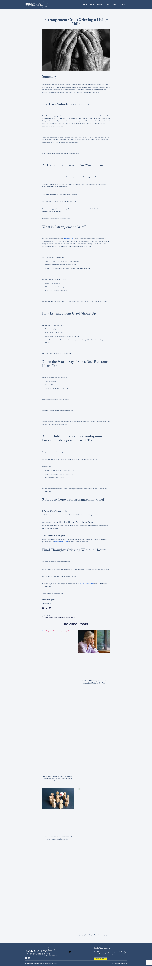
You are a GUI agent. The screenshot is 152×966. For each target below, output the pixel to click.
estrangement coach (61, 542)
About (92, 4)
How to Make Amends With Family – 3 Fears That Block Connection (58, 837)
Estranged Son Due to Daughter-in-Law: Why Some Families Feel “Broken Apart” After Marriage (58, 778)
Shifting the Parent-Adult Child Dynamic (94, 935)
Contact (122, 4)
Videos (114, 4)
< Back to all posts (48, 600)
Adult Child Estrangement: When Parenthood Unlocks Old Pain (94, 681)
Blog (107, 4)
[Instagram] (29, 958)
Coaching (100, 4)
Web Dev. (56, 963)
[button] (43, 608)
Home (85, 4)
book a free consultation (86, 584)
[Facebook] (26, 958)
